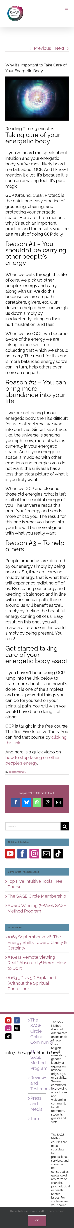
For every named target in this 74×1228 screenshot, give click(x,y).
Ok (37, 1220)
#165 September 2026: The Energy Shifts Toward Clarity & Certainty (37, 942)
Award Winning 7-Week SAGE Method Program (37, 908)
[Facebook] (22, 853)
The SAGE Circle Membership (37, 896)
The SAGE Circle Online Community (37, 1031)
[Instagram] (34, 853)
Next (59, 48)
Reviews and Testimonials (37, 1083)
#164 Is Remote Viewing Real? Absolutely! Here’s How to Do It (37, 963)
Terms (36, 1118)
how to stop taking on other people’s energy (32, 760)
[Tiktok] (58, 853)
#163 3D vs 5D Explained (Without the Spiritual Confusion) (32, 983)
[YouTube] (10, 853)
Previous (42, 48)
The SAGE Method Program (37, 1060)
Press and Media (36, 1103)
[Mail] (46, 853)
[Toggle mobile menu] (67, 8)
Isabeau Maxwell (17, 772)
